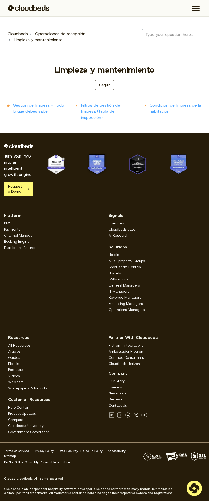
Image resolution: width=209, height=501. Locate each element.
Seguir (104, 85)
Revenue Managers (125, 297)
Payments (12, 229)
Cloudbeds (18, 33)
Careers (115, 387)
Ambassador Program (127, 351)
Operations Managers (127, 309)
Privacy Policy (44, 451)
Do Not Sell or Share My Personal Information (37, 462)
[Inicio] (29, 8)
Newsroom (117, 393)
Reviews (115, 399)
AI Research (118, 235)
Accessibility (117, 451)
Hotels (114, 254)
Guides (14, 357)
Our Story (117, 381)
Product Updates (22, 413)
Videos (14, 376)
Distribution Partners (20, 247)
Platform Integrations (126, 345)
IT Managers (119, 291)
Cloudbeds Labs (122, 229)
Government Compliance (29, 432)
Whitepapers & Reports (27, 388)
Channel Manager (19, 235)
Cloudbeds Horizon (124, 363)
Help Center (18, 407)
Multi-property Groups (127, 261)
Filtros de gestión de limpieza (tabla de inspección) (100, 111)
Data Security (68, 451)
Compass (16, 419)
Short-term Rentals (125, 267)
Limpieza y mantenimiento (38, 39)
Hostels (115, 273)
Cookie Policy (93, 451)
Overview (116, 223)
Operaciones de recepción (60, 33)
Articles (14, 351)
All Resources (19, 345)
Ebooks (14, 363)
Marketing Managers (126, 303)
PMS (7, 223)
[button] (195, 9)
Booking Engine (17, 241)
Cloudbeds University (26, 425)
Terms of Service (16, 451)
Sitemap (10, 456)
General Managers (124, 285)
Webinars (16, 382)
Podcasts (15, 369)
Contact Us (118, 405)
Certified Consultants (126, 357)
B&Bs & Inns (118, 279)
